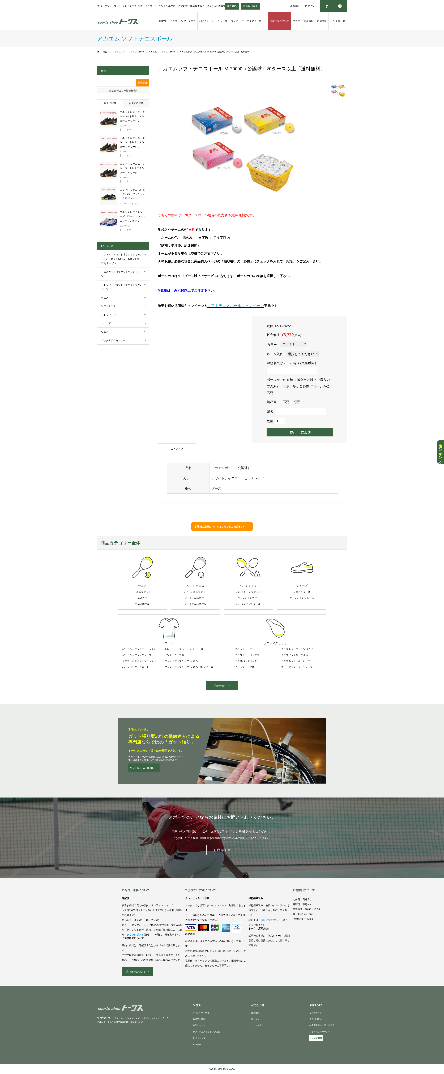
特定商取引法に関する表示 (321, 1025)
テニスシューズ (301, 592)
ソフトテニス (188, 21)
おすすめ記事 (136, 103)
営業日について (305, 890)
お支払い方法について (202, 890)
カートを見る (257, 1025)
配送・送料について (137, 890)
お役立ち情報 (199, 1019)
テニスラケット (142, 592)
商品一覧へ (220, 685)
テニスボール (142, 603)
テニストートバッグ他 (247, 655)
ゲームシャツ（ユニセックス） (139, 649)
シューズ (222, 21)
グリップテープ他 (244, 667)
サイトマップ (199, 1038)
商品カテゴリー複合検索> (123, 90)
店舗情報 (322, 21)
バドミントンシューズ (302, 598)
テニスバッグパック (246, 661)
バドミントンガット (248, 598)
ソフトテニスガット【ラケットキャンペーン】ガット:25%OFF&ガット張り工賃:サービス (121, 259)
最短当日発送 (251, 7)
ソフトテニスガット (195, 598)
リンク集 (197, 1044)
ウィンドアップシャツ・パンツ (182, 661)
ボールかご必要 (297, 386)
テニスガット (142, 598)
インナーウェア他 (174, 655)
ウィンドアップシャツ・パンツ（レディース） (190, 667)
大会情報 (308, 21)
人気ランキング (440, 452)
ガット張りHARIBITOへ (142, 768)
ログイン (310, 6)
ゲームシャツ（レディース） (138, 655)
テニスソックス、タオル (294, 655)
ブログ (296, 21)
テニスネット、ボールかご (295, 661)
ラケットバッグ (243, 649)
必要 (297, 402)
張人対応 (233, 7)
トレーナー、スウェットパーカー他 (184, 649)
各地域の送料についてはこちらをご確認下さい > (222, 526)
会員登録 (295, 6)
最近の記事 (110, 103)
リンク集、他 (337, 21)
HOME (162, 21)
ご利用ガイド (315, 1012)
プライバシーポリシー (319, 1031)
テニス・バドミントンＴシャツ (139, 661)
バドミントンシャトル (248, 603)
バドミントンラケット (248, 592)
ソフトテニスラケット (195, 592)
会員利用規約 (315, 1019)
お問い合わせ (222, 850)
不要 (286, 402)
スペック (176, 449)
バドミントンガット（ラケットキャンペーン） (121, 287)
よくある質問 (316, 1038)
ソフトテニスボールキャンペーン (235, 305)
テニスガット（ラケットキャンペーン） (120, 274)
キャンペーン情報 (201, 1012)
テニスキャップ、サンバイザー (298, 649)
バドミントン (206, 21)
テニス (173, 21)
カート (335, 6)
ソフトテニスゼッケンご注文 (206, 1031)
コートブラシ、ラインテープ (297, 667)
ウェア (234, 21)
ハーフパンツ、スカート (135, 667)
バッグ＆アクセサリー (254, 21)
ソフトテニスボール (195, 603)
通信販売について (279, 21)
